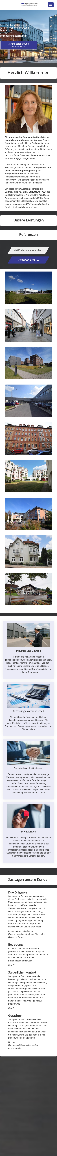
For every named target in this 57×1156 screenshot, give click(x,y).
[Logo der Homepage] (29, 4)
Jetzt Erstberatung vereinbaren (18, 45)
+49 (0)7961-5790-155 (28, 259)
